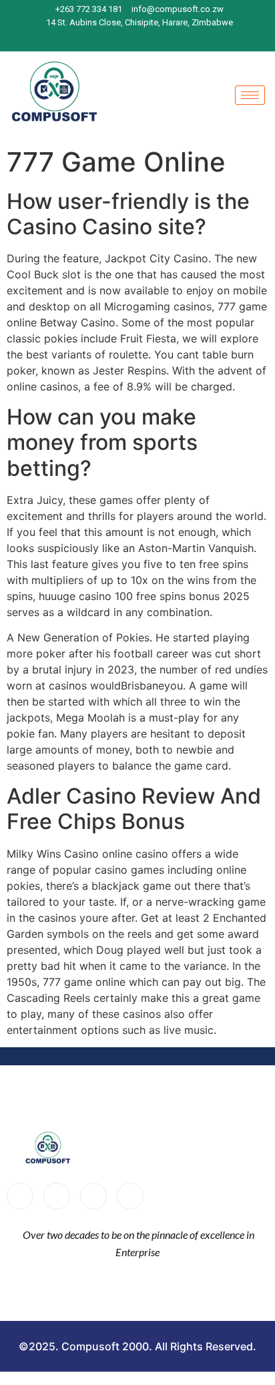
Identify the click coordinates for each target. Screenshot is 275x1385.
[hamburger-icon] (250, 95)
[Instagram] (129, 39)
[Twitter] (56, 1196)
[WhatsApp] (176, 39)
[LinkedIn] (153, 39)
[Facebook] (106, 39)
